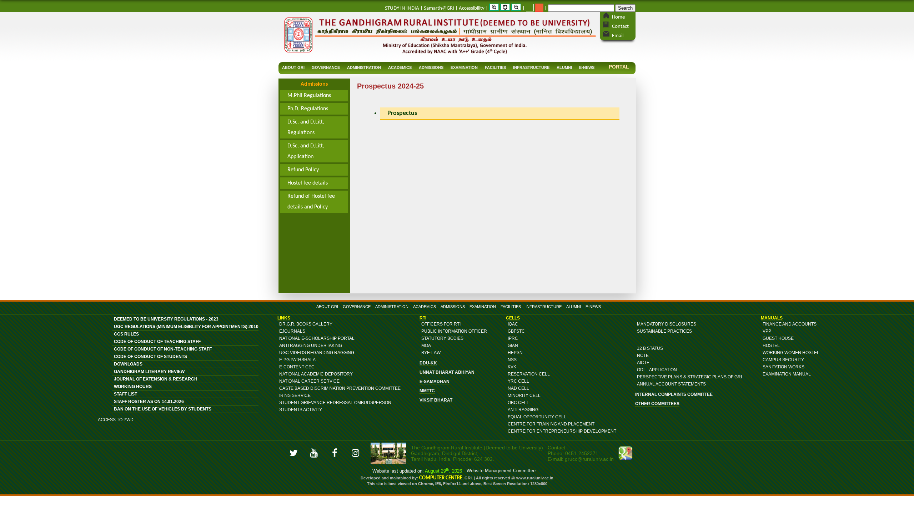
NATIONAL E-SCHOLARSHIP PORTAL (317, 338)
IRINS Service (295, 395)
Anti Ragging (523, 409)
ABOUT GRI (327, 306)
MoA (426, 345)
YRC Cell (518, 381)
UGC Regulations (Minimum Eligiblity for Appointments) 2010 (186, 326)
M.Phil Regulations (309, 96)
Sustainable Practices (664, 331)
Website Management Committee (501, 470)
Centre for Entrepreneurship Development (562, 431)
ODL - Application (657, 369)
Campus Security (783, 359)
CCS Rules (126, 334)
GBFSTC (516, 331)
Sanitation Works (783, 366)
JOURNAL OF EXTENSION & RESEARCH (155, 379)
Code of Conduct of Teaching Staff (157, 341)
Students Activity (300, 409)
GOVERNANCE (357, 306)
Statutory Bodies (442, 338)
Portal (619, 67)
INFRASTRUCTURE (544, 306)
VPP (767, 331)
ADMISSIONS (453, 306)
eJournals (292, 331)
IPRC (513, 338)
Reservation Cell (529, 374)
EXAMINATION (482, 306)
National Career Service (309, 381)
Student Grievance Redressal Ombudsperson (335, 402)
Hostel (771, 345)
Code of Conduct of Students (150, 356)
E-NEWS (593, 306)
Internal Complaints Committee (674, 394)
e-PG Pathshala (297, 359)
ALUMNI (573, 306)
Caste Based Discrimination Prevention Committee (340, 388)
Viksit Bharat (436, 400)
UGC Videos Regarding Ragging (316, 352)
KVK (512, 366)
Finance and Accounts (790, 324)
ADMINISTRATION (391, 306)
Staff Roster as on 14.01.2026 (149, 401)
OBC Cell (518, 402)
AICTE (643, 362)
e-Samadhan (435, 381)
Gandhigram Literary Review (149, 371)
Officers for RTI (441, 324)
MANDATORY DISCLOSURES (666, 324)
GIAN (513, 345)
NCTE (643, 355)
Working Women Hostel (791, 352)
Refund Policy (303, 170)
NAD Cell (518, 388)
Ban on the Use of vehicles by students (162, 409)
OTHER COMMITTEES (657, 403)
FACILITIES (511, 306)
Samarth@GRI (439, 8)
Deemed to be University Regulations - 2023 (166, 319)
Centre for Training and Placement (551, 424)
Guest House (778, 338)
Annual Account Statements (671, 384)
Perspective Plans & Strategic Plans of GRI (689, 376)
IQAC (513, 324)
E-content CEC (297, 366)
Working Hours (133, 386)
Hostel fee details (307, 183)
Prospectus (402, 113)
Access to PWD (116, 419)
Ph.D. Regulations (307, 109)
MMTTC (427, 390)
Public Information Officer (454, 331)
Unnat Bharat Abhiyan (447, 372)
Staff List (125, 394)
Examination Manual (787, 374)
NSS (512, 359)
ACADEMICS (424, 306)
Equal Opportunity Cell (537, 416)
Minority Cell (524, 395)
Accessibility (471, 8)
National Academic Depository (316, 374)
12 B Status (650, 348)
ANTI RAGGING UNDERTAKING (310, 345)
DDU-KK (428, 363)
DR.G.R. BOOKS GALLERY (305, 324)
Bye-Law (431, 352)
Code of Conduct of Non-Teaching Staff (163, 349)
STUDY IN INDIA (402, 8)
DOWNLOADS (128, 364)
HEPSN (515, 352)
